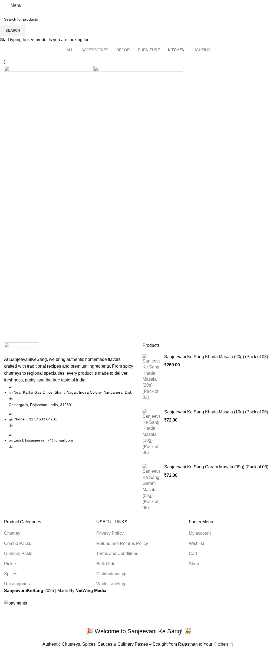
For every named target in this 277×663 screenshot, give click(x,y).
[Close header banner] (7, 613)
